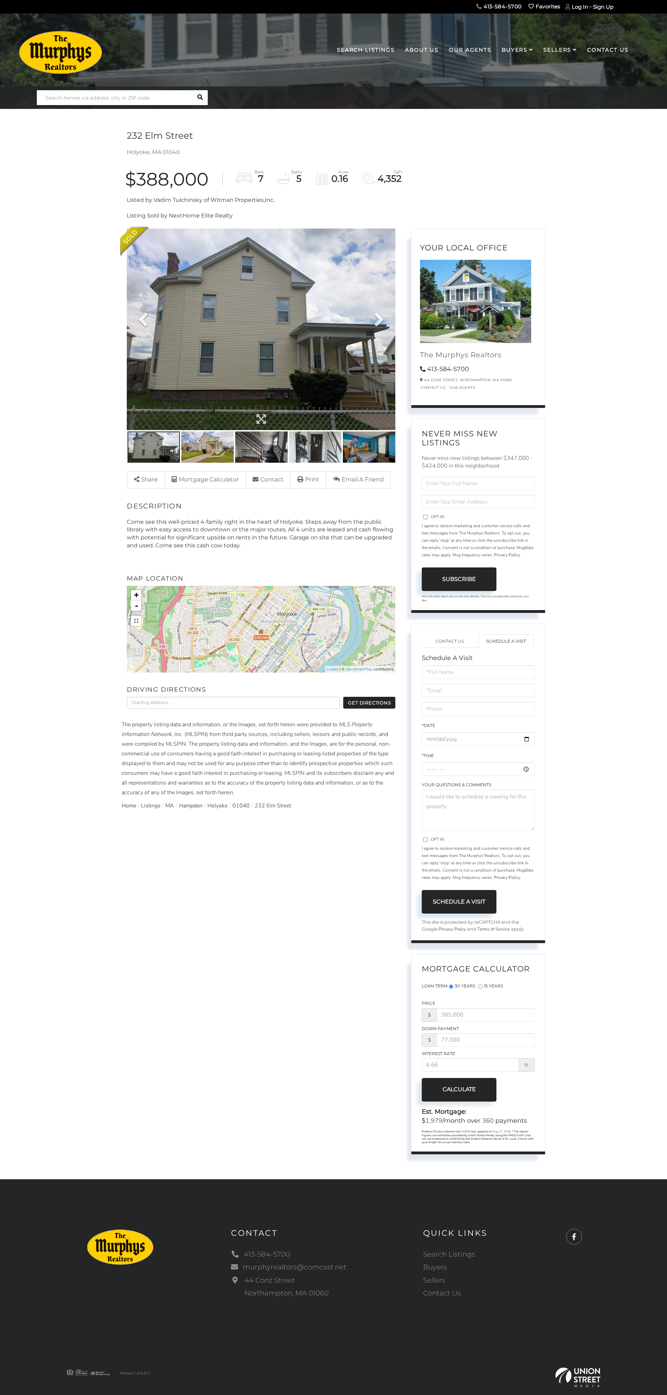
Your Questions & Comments (456, 784)
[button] (200, 97)
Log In (580, 6)
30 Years (465, 986)
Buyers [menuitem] (514, 49)
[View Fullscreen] (136, 621)
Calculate (459, 1089)
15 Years (493, 986)
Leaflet (332, 669)
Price (428, 1003)
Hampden (191, 806)
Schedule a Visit (506, 641)
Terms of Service (493, 929)
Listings (150, 806)
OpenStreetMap (358, 669)
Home (129, 806)
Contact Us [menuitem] (607, 49)
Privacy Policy (507, 555)
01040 (241, 806)
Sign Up (603, 6)
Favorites (547, 6)
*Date (428, 725)
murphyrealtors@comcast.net (294, 1267)
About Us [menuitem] (421, 49)
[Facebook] (574, 1237)
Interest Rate (438, 1053)
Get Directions (369, 702)
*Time (428, 755)
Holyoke (217, 806)
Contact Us (433, 387)
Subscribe (459, 579)
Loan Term (434, 986)
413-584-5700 (502, 6)
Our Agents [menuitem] (470, 49)
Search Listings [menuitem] (366, 49)
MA (169, 806)
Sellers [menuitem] (557, 49)
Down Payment (440, 1028)
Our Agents (462, 387)
